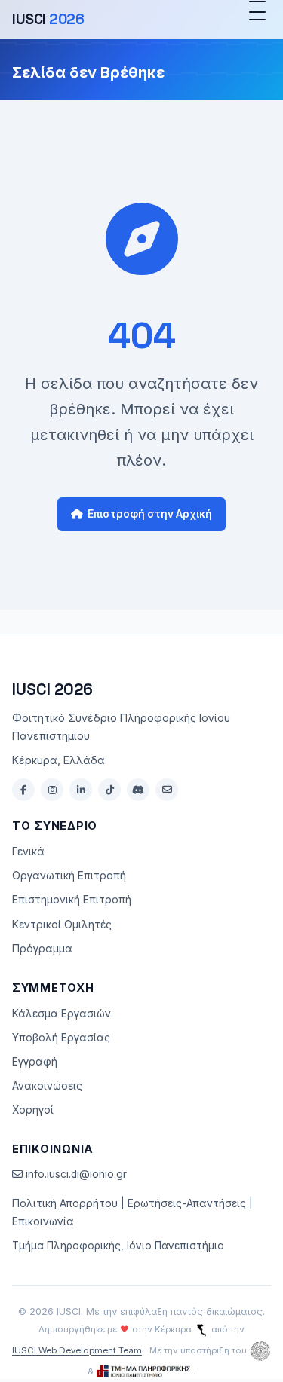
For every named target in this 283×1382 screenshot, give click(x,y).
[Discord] (138, 789)
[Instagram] (52, 789)
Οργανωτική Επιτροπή (69, 876)
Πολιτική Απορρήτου (65, 1203)
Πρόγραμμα (42, 949)
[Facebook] (23, 789)
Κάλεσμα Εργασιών (61, 1013)
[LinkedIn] (80, 789)
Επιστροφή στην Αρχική (150, 514)
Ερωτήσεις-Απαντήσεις (187, 1203)
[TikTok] (109, 789)
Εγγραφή (34, 1062)
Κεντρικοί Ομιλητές (62, 925)
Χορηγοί (33, 1110)
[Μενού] (257, 19)
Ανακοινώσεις (47, 1086)
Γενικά (28, 851)
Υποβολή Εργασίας (61, 1038)
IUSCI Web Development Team (77, 1350)
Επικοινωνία (43, 1221)
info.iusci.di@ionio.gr (75, 1174)
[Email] (166, 789)
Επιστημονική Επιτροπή (71, 900)
